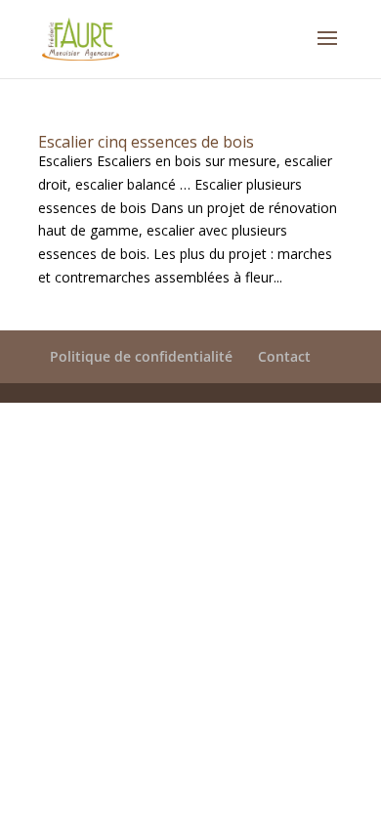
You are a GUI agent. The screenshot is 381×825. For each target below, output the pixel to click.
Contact (284, 356)
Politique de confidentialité (141, 356)
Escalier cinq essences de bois (146, 141)
